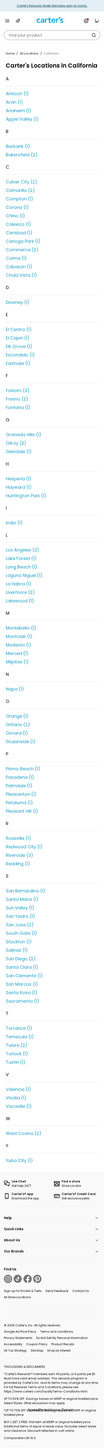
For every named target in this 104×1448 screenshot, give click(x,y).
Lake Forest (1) (21, 558)
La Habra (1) (18, 584)
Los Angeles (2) (22, 550)
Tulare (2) (16, 1045)
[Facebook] (27, 1279)
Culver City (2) (21, 182)
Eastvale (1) (18, 363)
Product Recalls (62, 1344)
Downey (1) (18, 302)
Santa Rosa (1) (21, 993)
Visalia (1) (16, 1098)
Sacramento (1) (22, 1001)
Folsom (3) (18, 390)
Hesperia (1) (18, 479)
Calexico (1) (18, 224)
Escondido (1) (20, 355)
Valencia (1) (18, 1089)
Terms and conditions (56, 1332)
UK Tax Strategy (15, 1350)
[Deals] (18, 21)
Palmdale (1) (19, 786)
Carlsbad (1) (19, 233)
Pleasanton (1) (21, 794)
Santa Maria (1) (22, 899)
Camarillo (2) (20, 190)
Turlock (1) (17, 1054)
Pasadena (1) (20, 777)
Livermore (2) (20, 592)
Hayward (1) (19, 487)
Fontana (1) (18, 407)
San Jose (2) (20, 925)
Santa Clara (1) (22, 967)
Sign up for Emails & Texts (23, 1291)
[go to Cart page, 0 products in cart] (96, 21)
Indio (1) (14, 523)
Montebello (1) (21, 628)
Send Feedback (56, 1291)
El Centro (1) (19, 329)
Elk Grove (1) (19, 346)
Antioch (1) (17, 94)
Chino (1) (15, 216)
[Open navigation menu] (7, 21)
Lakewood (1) (20, 601)
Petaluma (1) (19, 803)
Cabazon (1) (19, 267)
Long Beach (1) (21, 567)
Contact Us (80, 1291)
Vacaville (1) (19, 1106)
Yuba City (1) (19, 1160)
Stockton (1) (19, 942)
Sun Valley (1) (20, 908)
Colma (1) (16, 258)
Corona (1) (17, 207)
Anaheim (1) (18, 111)
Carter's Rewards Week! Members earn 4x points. (52, 6)
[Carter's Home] (52, 20)
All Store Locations (17, 1297)
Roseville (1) (18, 838)
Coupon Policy (36, 1344)
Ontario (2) (18, 725)
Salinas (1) (17, 950)
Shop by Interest (59, 1350)
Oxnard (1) (17, 733)
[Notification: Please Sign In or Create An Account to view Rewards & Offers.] (86, 21)
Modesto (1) (18, 645)
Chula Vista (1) (21, 275)
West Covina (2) (23, 1133)
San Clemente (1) (24, 976)
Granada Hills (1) (23, 435)
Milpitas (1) (17, 662)
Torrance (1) (19, 1028)
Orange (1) (17, 716)
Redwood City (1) (24, 847)
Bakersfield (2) (21, 155)
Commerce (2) (22, 250)
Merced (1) (17, 653)
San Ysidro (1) (20, 916)
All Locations (29, 53)
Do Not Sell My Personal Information (62, 1338)
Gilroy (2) (16, 443)
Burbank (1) (18, 146)
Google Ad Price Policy (20, 1332)
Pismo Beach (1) (23, 769)
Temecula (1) (20, 1037)
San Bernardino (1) (25, 891)
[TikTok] (18, 1279)
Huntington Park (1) (26, 496)
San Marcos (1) (22, 984)
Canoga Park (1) (23, 241)
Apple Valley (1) (22, 119)
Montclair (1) (19, 636)
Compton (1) (19, 199)
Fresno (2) (17, 399)
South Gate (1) (21, 933)
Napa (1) (15, 689)
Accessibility (13, 1344)
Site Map (37, 1350)
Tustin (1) (15, 1062)
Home (10, 53)
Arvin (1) (14, 102)
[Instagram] (8, 1279)
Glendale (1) (19, 452)
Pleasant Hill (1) (22, 811)
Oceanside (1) (21, 742)
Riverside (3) (19, 855)
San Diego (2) (21, 959)
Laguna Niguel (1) (24, 575)
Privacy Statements (18, 1338)
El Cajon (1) (18, 338)
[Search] (94, 35)
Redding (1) (18, 864)
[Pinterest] (37, 1279)
